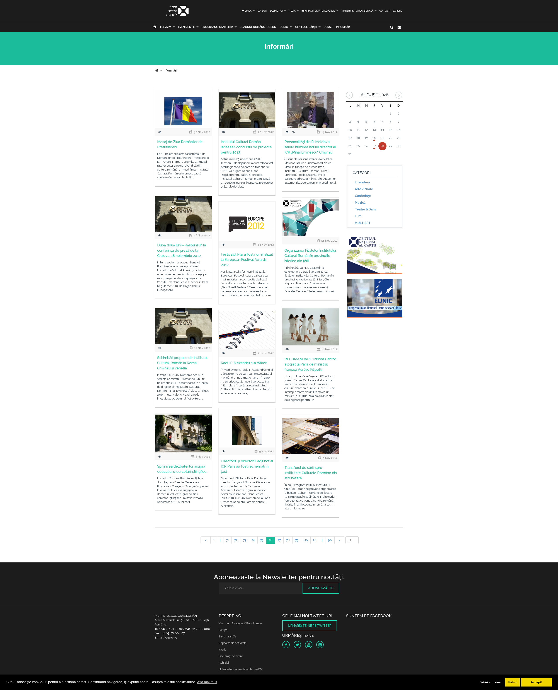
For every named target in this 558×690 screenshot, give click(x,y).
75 (261, 540)
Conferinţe (363, 196)
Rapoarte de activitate (233, 643)
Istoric (222, 649)
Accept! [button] (536, 682)
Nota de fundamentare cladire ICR (241, 669)
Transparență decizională (357, 11)
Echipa (223, 630)
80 (306, 540)
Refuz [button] (512, 682)
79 (296, 540)
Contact (384, 11)
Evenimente (186, 27)
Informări (343, 27)
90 (330, 540)
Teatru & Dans (365, 209)
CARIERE (397, 11)
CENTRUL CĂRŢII (306, 27)
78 (288, 540)
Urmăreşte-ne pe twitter (309, 625)
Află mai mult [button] (207, 682)
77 (279, 540)
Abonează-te (320, 588)
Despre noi (276, 11)
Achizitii (224, 662)
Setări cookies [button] (490, 682)
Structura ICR (227, 636)
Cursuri (262, 11)
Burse (328, 27)
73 (244, 540)
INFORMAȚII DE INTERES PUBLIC (318, 11)
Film (358, 216)
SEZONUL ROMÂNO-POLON (258, 27)
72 (236, 540)
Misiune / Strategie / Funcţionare (240, 623)
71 (227, 540)
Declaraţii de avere (231, 656)
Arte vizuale (364, 189)
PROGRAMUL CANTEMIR (217, 27)
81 (314, 540)
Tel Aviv (165, 27)
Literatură (362, 182)
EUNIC (284, 27)
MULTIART (363, 223)
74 (253, 540)
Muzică (360, 202)
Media (292, 11)
